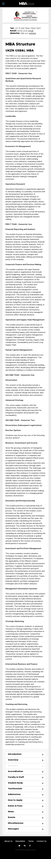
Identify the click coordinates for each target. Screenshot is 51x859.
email (30, 31)
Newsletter (20, 841)
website (32, 33)
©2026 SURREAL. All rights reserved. (25, 850)
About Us (9, 841)
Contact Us (41, 841)
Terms (31, 841)
